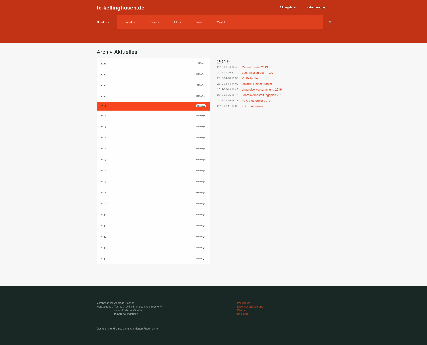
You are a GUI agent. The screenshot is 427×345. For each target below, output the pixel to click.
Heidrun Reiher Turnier (257, 84)
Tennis (152, 22)
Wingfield (221, 22)
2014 (152, 160)
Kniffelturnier (250, 78)
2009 (152, 215)
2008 (152, 226)
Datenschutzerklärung (250, 306)
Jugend (128, 22)
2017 (152, 127)
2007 (152, 237)
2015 (152, 149)
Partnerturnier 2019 (255, 67)
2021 (152, 85)
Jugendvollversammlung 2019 (262, 89)
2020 (152, 96)
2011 (152, 193)
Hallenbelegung (317, 7)
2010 (152, 204)
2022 (152, 74)
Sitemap (242, 310)
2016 (152, 138)
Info (176, 22)
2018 (152, 116)
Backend (242, 314)
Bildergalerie (288, 7)
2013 (152, 171)
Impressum (243, 303)
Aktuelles (101, 22)
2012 (152, 182)
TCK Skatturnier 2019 (256, 100)
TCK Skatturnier (252, 106)
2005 (152, 259)
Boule (199, 22)
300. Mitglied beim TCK (257, 72)
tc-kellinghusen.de (120, 7)
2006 (152, 248)
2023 (152, 63)
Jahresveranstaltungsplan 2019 (263, 95)
